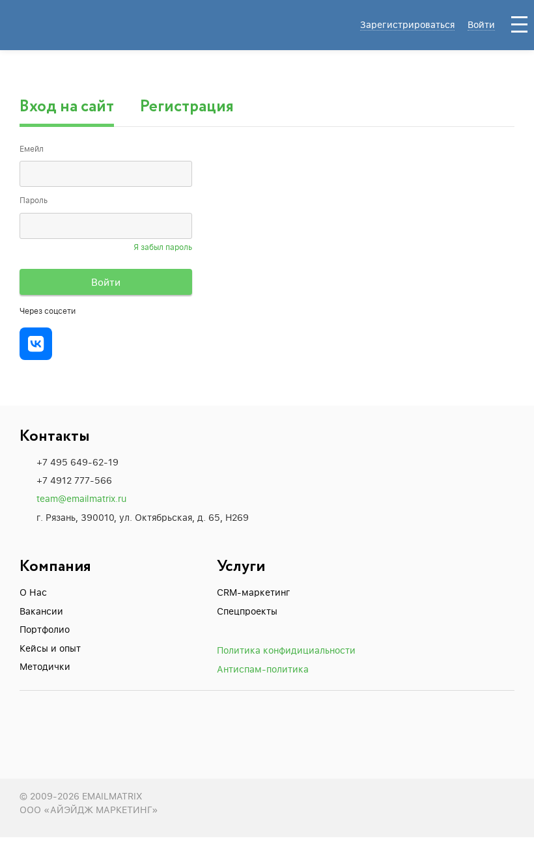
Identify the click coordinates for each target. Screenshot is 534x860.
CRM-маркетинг (253, 592)
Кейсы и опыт (50, 648)
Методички (45, 666)
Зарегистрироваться (407, 24)
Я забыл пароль (163, 247)
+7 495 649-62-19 (77, 462)
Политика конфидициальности (286, 650)
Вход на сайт (67, 107)
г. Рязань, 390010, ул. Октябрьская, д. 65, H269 (142, 517)
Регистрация (187, 107)
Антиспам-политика (263, 669)
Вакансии (41, 611)
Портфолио (45, 629)
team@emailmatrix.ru (81, 498)
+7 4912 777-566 (74, 480)
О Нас (33, 592)
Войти (481, 24)
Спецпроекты (247, 611)
